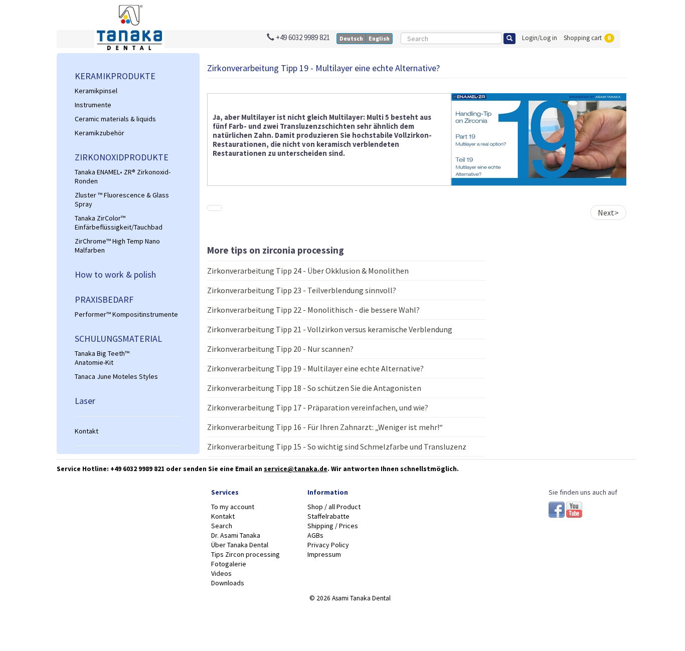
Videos (221, 573)
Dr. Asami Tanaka (235, 535)
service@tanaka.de (295, 469)
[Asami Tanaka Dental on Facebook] (557, 508)
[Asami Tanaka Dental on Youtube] (574, 508)
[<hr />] (128, 416)
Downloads (227, 582)
